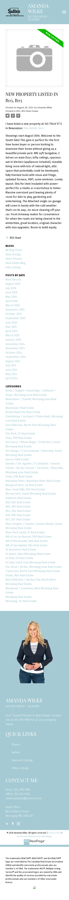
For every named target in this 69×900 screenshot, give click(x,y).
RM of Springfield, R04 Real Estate (26, 545)
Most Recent (13, 279)
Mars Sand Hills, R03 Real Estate (25, 489)
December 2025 (15, 309)
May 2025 (11, 326)
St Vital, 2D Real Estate (19, 558)
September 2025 (16, 318)
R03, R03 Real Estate (27, 111)
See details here (34, 128)
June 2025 (11, 322)
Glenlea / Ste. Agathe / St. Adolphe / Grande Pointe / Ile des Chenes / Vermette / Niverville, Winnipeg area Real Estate (34, 468)
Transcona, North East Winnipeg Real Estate (33, 571)
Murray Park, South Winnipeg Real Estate (31, 493)
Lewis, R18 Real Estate (19, 476)
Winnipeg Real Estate (19, 596)
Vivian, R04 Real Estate (19, 575)
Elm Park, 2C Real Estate (20, 433)
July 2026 (11, 288)
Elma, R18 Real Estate (19, 438)
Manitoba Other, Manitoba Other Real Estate (33, 480)
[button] (7, 823)
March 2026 (13, 305)
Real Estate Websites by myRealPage (34, 836)
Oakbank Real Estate (18, 498)
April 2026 (12, 301)
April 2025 (11, 331)
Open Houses (14, 258)
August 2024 (13, 361)
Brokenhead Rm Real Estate (23, 412)
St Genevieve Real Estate (21, 549)
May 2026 (11, 296)
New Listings (13, 254)
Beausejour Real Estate (20, 407)
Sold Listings (13, 267)
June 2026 (11, 292)
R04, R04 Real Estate (18, 511)
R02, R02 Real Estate (18, 502)
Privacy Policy (54, 833)
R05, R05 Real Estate (18, 515)
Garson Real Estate (17, 459)
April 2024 (12, 378)
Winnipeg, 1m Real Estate (21, 601)
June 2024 (11, 369)
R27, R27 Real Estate (18, 519)
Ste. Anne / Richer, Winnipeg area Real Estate (34, 566)
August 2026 (13, 283)
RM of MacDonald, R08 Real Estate (27, 541)
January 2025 (13, 339)
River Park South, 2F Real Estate (25, 532)
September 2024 (16, 356)
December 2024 (15, 344)
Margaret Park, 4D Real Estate (24, 485)
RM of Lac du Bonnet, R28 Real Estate (28, 536)
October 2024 (14, 352)
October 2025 (14, 313)
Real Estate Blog (15, 263)
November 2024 (15, 348)
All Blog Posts (14, 250)
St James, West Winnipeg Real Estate (28, 554)
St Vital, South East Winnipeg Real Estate (30, 562)
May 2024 (11, 374)
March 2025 (13, 335)
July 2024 (11, 365)
